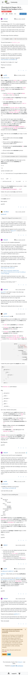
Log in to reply (23, 13)
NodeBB (13, 665)
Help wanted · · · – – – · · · (7, 11)
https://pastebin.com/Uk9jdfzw (8, 59)
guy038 (5, 75)
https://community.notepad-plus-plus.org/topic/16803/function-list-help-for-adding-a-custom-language (13, 272)
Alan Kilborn (6, 211)
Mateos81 (6, 18)
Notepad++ (20, 662)
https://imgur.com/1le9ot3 (7, 267)
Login (9, 654)
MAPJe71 (5, 545)
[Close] (25, 629)
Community (14, 2)
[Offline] (2, 75)
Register (4, 654)
